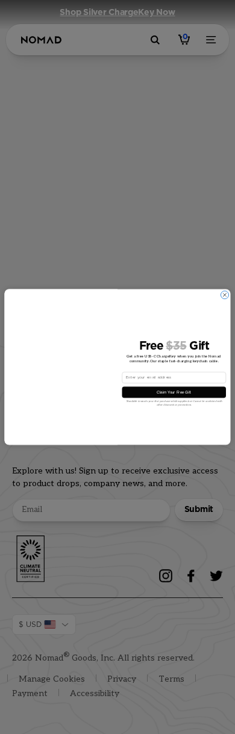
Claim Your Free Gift (174, 392)
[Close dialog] (224, 295)
